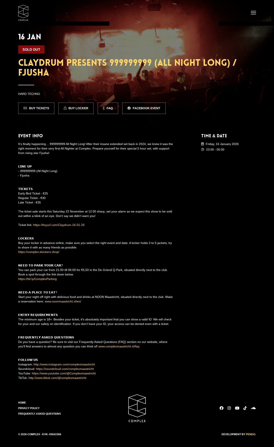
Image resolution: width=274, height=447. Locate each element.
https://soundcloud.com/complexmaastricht (65, 369)
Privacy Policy (29, 408)
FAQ (110, 108)
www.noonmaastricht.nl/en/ (63, 301)
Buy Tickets (39, 108)
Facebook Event (146, 108)
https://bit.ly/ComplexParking (37, 279)
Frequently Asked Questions (39, 413)
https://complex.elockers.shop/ (38, 252)
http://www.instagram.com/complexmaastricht (64, 364)
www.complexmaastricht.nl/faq (118, 346)
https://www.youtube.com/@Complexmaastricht (64, 373)
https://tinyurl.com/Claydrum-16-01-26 (59, 225)
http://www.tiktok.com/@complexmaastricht (57, 378)
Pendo (250, 434)
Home (22, 402)
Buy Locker (78, 108)
